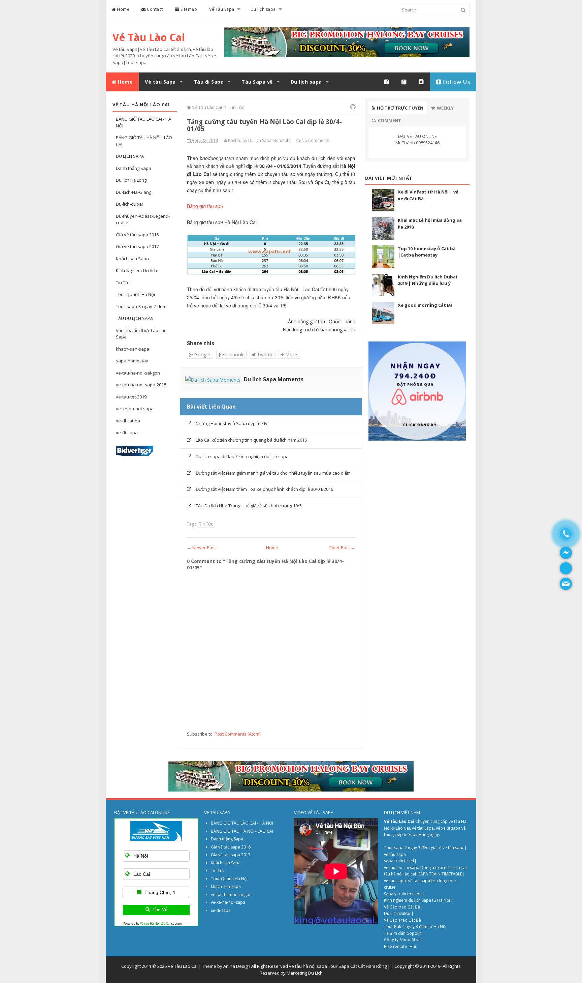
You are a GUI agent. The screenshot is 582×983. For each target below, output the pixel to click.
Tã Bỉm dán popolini (403, 933)
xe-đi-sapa (127, 432)
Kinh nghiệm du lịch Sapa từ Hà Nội (417, 900)
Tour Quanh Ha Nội (135, 294)
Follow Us (455, 82)
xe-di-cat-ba (128, 421)
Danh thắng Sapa (133, 168)
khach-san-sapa (132, 349)
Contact (154, 9)
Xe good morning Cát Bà (425, 305)
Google (201, 354)
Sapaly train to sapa (403, 894)
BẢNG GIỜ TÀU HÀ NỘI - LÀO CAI (242, 831)
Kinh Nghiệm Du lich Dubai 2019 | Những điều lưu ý (427, 280)
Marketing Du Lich (305, 973)
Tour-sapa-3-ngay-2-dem (141, 306)
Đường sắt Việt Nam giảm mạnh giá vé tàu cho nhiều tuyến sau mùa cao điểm (273, 473)
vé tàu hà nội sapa (308, 966)
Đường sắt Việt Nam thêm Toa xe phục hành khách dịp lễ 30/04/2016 (264, 489)
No (304, 140)
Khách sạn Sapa (132, 259)
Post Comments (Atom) (237, 734)
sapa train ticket (399, 861)
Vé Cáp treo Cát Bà (402, 907)
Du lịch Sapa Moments (273, 379)
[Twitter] (421, 81)
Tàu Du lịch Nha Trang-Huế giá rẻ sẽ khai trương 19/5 (249, 506)
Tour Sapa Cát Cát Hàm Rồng (357, 966)
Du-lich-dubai (129, 204)
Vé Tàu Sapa (221, 9)
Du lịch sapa (263, 9)
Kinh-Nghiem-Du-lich (136, 270)
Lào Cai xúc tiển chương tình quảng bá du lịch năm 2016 (251, 440)
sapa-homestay (132, 361)
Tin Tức (123, 282)
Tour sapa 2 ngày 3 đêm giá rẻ (413, 848)
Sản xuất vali (411, 940)
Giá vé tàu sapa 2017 (137, 246)
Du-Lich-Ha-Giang (133, 192)
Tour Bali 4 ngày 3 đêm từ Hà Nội (415, 926)
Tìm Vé (160, 909)
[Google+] (404, 81)
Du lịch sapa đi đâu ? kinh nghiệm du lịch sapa (242, 456)
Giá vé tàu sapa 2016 (137, 235)
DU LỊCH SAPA (130, 156)
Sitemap (188, 9)
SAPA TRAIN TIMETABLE (440, 874)
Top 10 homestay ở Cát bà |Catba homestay (427, 251)
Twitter (264, 354)
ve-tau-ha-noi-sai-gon (138, 373)
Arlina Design (236, 966)
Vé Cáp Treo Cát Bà (402, 920)
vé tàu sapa (453, 848)
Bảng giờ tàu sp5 (205, 206)
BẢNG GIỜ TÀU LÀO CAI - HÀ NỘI (242, 823)
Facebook (232, 354)
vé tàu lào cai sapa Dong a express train (422, 867)
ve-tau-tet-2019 (131, 397)
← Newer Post (201, 547)
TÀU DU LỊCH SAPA (134, 318)
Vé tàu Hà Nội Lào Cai (155, 923)
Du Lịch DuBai (397, 913)
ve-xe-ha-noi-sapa (135, 409)
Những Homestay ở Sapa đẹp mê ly (231, 423)
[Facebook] (386, 81)
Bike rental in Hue (400, 946)
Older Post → (341, 547)
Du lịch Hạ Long (131, 180)
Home (123, 9)
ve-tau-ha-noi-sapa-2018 (141, 385)
